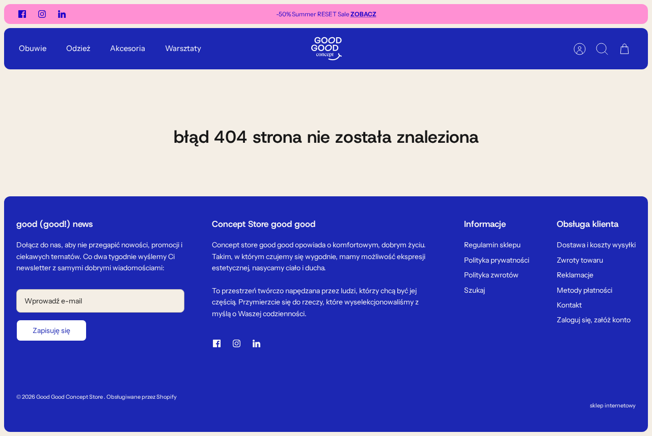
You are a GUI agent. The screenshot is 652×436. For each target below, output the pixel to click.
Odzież (78, 48)
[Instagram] (42, 14)
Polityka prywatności (496, 260)
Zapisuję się (51, 330)
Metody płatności (584, 290)
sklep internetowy (613, 405)
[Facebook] (22, 14)
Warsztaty (183, 48)
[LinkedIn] (62, 14)
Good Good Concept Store (70, 396)
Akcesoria (127, 48)
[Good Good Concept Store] (326, 48)
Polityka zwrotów (491, 274)
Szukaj (474, 290)
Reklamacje (575, 274)
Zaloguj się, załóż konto (594, 319)
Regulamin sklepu (492, 244)
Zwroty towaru (580, 260)
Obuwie (32, 48)
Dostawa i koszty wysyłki (596, 244)
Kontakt (569, 305)
